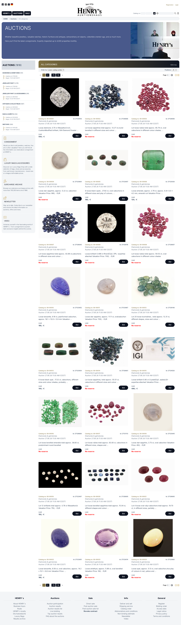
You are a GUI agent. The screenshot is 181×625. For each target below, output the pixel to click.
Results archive (19, 619)
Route (19, 609)
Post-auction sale (90, 606)
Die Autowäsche (19, 614)
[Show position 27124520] (153, 349)
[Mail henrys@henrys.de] (9, 4)
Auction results (55, 606)
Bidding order (161, 606)
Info (126, 598)
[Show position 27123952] (60, 286)
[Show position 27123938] (153, 160)
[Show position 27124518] (60, 97)
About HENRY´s (19, 604)
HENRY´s (6, 13)
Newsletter (126, 616)
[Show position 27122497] (60, 475)
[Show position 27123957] (106, 160)
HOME (5, 19)
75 (53, 75)
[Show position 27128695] (106, 475)
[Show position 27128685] (153, 475)
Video (126, 619)
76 (58, 75)
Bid (77, 136)
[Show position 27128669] (60, 412)
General (161, 598)
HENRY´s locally (19, 611)
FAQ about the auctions (55, 616)
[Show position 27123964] (60, 160)
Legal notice (161, 611)
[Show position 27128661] (106, 349)
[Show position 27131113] (106, 412)
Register (161, 604)
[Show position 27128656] (153, 97)
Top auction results (55, 614)
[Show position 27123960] (153, 538)
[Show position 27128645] (60, 223)
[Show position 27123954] (60, 349)
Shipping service (126, 606)
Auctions (13, 19)
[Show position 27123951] (60, 538)
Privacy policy (161, 614)
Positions (168, 70)
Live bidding (55, 611)
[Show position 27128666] (106, 97)
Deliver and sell (126, 604)
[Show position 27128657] (153, 223)
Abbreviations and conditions (126, 611)
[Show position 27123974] (106, 538)
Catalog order (126, 609)
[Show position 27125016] (106, 223)
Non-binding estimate (126, 614)
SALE (27, 13)
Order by (44, 70)
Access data (161, 609)
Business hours (19, 606)
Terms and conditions (161, 616)
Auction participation (55, 604)
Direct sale (90, 604)
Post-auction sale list (90, 609)
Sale (90, 598)
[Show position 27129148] (153, 286)
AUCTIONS (17, 13)
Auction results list (55, 609)
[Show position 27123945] (153, 412)
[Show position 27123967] (106, 286)
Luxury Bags (19, 616)
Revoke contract (90, 611)
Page (164, 75)
